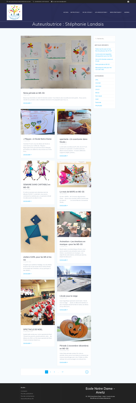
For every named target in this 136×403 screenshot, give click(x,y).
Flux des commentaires (27, 396)
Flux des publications (27, 393)
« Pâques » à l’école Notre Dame (37, 139)
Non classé (98, 96)
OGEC (97, 99)
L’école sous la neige (69, 296)
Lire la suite (26, 103)
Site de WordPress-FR (27, 399)
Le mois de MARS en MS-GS (72, 192)
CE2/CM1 (98, 83)
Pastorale (98, 102)
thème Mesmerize (105, 398)
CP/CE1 (97, 89)
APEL (96, 80)
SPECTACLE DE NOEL (32, 329)
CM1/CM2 (98, 86)
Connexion (24, 391)
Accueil (66, 12)
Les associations (100, 12)
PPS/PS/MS (98, 106)
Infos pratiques (115, 12)
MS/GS (97, 93)
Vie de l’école (87, 12)
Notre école (75, 12)
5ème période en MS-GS (34, 93)
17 (63, 372)
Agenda (126, 12)
